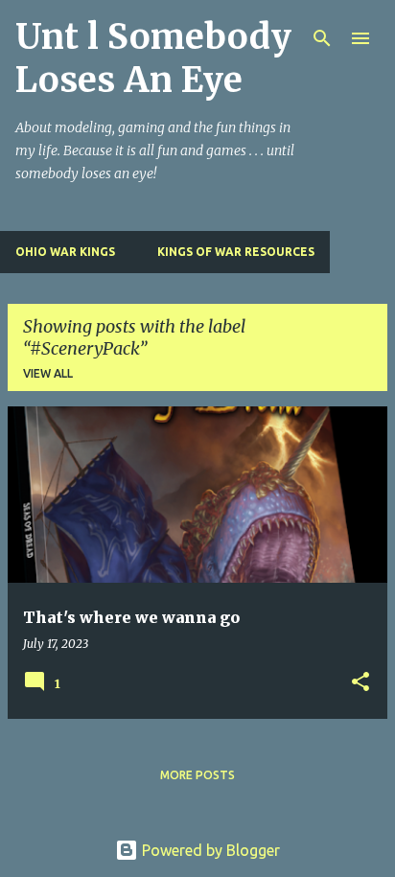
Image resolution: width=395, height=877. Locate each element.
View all (48, 373)
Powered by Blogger (209, 850)
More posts (197, 775)
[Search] (322, 38)
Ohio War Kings (65, 251)
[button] (360, 683)
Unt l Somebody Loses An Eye (153, 58)
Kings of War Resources (235, 251)
